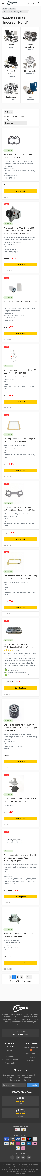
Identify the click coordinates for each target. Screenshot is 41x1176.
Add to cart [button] (20, 191)
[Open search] (27, 3)
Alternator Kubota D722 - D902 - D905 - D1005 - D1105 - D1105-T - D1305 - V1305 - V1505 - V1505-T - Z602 (19, 230)
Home (5, 9)
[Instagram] (18, 1157)
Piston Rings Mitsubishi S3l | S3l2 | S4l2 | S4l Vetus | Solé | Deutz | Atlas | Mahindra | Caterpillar (20, 858)
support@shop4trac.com (20, 1034)
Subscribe (33, 1085)
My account (30, 1054)
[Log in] (32, 3)
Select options (20, 688)
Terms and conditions (10, 1060)
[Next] (30, 977)
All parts (12, 9)
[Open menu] (3, 3)
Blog (30, 1064)
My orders (31, 1057)
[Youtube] (29, 1157)
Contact (10, 1050)
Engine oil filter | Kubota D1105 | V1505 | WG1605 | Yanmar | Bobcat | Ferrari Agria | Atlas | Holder (20, 727)
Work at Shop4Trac (31, 1049)
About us (30, 1060)
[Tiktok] (23, 1157)
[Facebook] (12, 1157)
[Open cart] (37, 3)
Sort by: (6, 120)
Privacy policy (10, 1063)
